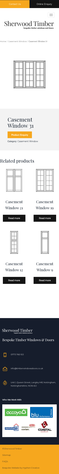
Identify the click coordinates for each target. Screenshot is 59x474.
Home (3, 41)
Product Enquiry (19, 134)
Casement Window (17, 41)
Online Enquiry (44, 4)
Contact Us (15, 4)
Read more (14, 218)
